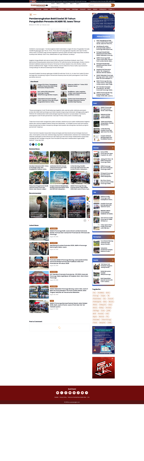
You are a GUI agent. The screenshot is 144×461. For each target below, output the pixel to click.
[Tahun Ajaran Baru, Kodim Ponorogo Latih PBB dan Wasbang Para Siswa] (97, 227)
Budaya (46, 9)
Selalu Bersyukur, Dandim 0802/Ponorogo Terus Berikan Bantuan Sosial (106, 273)
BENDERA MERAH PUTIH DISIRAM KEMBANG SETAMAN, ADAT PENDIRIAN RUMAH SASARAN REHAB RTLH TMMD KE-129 (107, 212)
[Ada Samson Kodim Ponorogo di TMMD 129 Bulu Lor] (97, 220)
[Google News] (74, 392)
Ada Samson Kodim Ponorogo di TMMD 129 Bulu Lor (107, 219)
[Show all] (113, 103)
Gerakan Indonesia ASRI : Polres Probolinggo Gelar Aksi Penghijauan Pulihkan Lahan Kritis (39, 167)
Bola (71, 3)
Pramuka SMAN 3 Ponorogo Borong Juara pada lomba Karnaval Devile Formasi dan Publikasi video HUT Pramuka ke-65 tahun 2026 (69, 261)
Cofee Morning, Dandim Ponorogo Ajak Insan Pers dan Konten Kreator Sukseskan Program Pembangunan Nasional (79, 167)
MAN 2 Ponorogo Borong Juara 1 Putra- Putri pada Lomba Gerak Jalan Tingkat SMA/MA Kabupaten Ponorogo (104, 82)
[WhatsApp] (39, 144)
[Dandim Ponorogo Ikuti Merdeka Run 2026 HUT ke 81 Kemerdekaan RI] (97, 206)
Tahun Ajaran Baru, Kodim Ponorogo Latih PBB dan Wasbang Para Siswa (106, 226)
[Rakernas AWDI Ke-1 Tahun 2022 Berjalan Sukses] (64, 87)
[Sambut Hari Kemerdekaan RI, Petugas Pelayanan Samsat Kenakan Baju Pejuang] (64, 101)
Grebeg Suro (102, 9)
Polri (52, 301)
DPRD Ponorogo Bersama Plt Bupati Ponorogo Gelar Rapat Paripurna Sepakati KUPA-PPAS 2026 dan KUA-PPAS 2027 (107, 167)
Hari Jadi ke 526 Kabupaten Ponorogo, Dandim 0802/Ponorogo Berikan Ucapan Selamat (47, 93)
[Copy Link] (42, 144)
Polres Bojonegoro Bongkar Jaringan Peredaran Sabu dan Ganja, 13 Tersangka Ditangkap (75, 214)
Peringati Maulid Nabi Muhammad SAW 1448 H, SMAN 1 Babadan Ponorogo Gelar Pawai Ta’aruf (104, 53)
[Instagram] (65, 392)
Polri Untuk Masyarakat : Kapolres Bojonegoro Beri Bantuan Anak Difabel (38, 214)
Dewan (68, 9)
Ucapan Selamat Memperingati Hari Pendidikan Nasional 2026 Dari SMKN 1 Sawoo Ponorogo (107, 137)
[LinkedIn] (82, 392)
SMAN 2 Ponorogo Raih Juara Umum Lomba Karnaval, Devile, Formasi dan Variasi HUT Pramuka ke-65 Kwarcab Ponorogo (70, 232)
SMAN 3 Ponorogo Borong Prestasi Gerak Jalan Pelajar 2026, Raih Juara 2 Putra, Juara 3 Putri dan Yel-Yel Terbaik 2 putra (80, 187)
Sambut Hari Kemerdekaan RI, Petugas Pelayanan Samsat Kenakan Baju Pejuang (77, 100)
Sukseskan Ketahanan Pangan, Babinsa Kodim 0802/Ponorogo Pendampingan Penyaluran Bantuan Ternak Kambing (107, 249)
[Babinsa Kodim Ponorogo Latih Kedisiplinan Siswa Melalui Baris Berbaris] (97, 199)
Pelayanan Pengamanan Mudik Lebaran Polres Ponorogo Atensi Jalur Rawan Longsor (38, 187)
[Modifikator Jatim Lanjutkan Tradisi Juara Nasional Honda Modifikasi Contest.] (64, 94)
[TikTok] (78, 392)
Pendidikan (53, 9)
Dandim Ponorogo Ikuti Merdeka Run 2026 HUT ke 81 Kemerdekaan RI (106, 205)
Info (88, 397)
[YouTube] (69, 392)
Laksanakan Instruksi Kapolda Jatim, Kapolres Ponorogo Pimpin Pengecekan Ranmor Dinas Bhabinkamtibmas (48, 100)
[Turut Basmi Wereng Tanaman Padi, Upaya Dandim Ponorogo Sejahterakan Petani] (97, 243)
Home (52, 3)
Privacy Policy (63, 397)
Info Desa (61, 9)
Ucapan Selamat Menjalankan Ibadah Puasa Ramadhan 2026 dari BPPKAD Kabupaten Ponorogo (59, 187)
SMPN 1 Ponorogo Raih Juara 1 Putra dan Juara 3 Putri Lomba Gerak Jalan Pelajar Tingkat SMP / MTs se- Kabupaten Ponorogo (104, 59)
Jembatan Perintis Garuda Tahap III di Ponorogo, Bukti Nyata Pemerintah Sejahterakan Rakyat (58, 167)
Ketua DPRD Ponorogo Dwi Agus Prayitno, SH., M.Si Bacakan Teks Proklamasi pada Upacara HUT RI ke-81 (107, 153)
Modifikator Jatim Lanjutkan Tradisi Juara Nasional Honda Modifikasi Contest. (77, 93)
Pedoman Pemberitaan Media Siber (77, 397)
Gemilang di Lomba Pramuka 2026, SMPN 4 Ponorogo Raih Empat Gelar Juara (79, 1)
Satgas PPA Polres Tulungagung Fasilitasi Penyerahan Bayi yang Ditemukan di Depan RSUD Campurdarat (47, 86)
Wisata (95, 9)
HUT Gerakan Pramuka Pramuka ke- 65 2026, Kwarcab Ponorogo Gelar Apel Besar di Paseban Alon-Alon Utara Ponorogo (69, 276)
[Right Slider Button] (113, 9)
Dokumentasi (54, 7)
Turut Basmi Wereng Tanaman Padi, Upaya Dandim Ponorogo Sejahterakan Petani (107, 242)
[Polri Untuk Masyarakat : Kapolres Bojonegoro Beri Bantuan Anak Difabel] (38, 206)
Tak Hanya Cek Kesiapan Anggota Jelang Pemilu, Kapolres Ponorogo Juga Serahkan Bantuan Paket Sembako (107, 265)
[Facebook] (30, 144)
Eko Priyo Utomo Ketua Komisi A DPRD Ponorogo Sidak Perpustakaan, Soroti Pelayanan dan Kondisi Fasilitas (107, 182)
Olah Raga (75, 9)
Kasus (89, 9)
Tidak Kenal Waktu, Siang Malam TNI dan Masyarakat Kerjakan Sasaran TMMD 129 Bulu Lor (107, 123)
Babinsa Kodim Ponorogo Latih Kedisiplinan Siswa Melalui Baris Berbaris (106, 198)
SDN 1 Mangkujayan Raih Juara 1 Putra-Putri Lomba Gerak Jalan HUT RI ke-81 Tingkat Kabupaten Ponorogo (104, 42)
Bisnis (65, 3)
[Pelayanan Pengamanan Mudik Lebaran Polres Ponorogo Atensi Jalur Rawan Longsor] (39, 177)
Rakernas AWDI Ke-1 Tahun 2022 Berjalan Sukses (78, 85)
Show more (60, 316)
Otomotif (82, 9)
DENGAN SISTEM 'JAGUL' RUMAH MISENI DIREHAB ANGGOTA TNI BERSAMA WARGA (106, 116)
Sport (77, 3)
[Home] (30, 14)
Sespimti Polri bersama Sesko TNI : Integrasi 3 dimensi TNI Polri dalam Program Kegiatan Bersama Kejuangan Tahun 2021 (104, 71)
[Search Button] (113, 5)
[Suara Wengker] (39, 5)
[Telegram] (36, 144)
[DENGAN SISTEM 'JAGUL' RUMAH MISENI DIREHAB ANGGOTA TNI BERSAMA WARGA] (97, 117)
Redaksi (56, 397)
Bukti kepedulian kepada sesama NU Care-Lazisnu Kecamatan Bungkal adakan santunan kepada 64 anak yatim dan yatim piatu (107, 280)
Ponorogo (38, 9)
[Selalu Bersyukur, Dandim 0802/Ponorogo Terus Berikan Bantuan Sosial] (97, 274)
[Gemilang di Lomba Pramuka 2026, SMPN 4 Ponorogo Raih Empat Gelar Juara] (39, 248)
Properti (111, 9)
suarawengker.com (75, 402)
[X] (33, 144)
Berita (58, 3)
